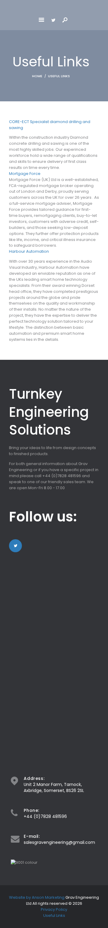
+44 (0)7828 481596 (45, 816)
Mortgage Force (24, 173)
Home (37, 76)
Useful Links (54, 915)
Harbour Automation (29, 251)
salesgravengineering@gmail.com (59, 842)
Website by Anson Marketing (37, 897)
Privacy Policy (54, 909)
